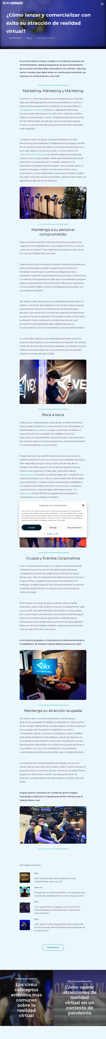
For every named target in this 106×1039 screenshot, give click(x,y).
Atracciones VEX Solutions (33, 154)
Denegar (53, 527)
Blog (29, 38)
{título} (49, 534)
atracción (38, 887)
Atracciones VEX (28, 474)
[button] (83, 505)
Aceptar (31, 527)
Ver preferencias (74, 527)
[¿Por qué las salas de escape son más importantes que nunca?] (53, 877)
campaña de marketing (32, 110)
